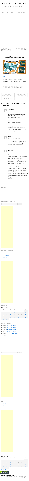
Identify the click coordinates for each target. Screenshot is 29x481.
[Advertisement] (14, 30)
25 (10, 317)
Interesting (20, 86)
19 (14, 315)
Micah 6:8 (5, 257)
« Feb (2, 320)
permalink (19, 87)
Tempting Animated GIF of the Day (22, 95)
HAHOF (18, 12)
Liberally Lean (6, 255)
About (7, 12)
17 (7, 315)
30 (3, 319)
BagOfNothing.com (14, 3)
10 (7, 314)
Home (3, 12)
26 (14, 317)
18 (10, 315)
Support (23, 12)
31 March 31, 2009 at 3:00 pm (15, 111)
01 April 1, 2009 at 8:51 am (15, 138)
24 (7, 317)
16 (3, 315)
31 (7, 319)
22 (25, 315)
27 (18, 317)
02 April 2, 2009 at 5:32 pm (15, 151)
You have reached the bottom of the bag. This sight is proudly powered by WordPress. (16, 477)
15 (25, 314)
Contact (13, 12)
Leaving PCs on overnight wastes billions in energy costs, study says (7, 96)
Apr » (6, 320)
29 (25, 317)
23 (3, 317)
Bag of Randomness (11, 325)
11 (10, 314)
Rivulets (4, 259)
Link (4, 76)
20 (18, 315)
